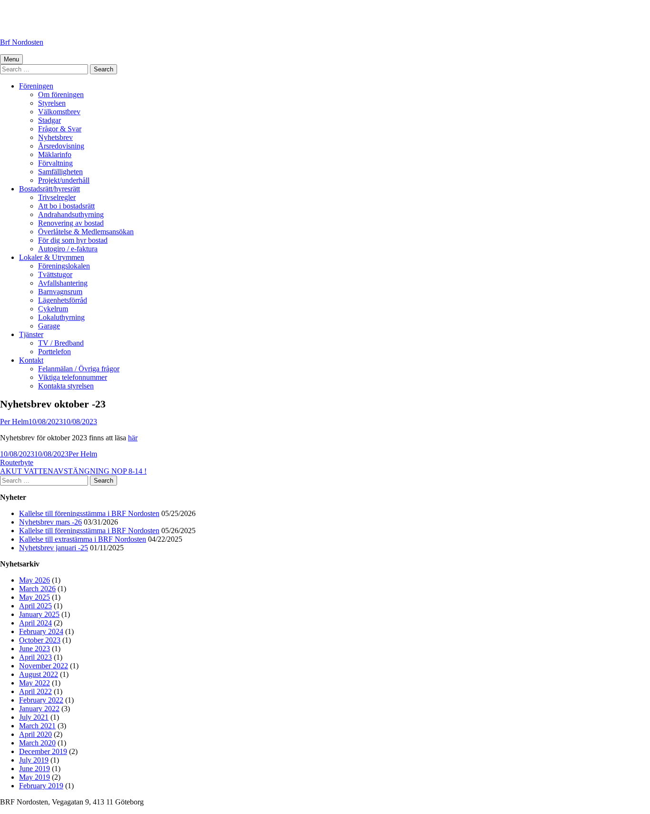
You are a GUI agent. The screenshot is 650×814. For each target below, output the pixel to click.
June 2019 (34, 768)
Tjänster (31, 334)
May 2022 (34, 683)
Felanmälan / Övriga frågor (78, 369)
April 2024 (35, 623)
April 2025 (35, 606)
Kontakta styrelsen (66, 386)
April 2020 (35, 734)
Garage (49, 326)
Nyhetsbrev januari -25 (53, 548)
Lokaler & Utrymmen (51, 257)
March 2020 (37, 743)
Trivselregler (57, 197)
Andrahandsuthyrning (71, 214)
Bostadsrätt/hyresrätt (49, 189)
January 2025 (39, 614)
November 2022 (43, 666)
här (133, 438)
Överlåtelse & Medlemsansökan (86, 232)
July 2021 (34, 717)
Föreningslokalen (64, 266)
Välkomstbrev (59, 112)
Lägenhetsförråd (62, 300)
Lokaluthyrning (61, 317)
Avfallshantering (63, 283)
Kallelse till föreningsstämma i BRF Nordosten (89, 513)
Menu (11, 59)
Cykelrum (53, 309)
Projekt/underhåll (63, 180)
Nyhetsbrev (55, 137)
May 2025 (34, 597)
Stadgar (49, 120)
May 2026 (34, 580)
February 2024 (41, 631)
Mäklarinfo (54, 154)
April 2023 (35, 657)
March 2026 (37, 589)
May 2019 (34, 777)
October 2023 (39, 640)
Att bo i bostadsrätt (66, 206)
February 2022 (41, 700)
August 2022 (38, 674)
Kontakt (31, 360)
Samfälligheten (60, 172)
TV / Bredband (61, 343)
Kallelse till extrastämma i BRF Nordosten (82, 539)
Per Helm (14, 421)
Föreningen (36, 86)
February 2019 (41, 786)
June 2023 (34, 649)
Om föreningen (61, 94)
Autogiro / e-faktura (68, 249)
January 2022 (39, 709)
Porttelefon (54, 351)
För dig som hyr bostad (73, 240)
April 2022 (35, 691)
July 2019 (34, 760)
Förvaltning (55, 163)
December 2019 (43, 751)
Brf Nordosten (21, 42)
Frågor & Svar (59, 129)
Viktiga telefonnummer (72, 377)
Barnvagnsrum (60, 292)
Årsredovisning (61, 146)
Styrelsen (52, 103)
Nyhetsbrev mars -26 (50, 522)
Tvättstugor (55, 274)
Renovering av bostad (71, 223)
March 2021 (37, 726)
